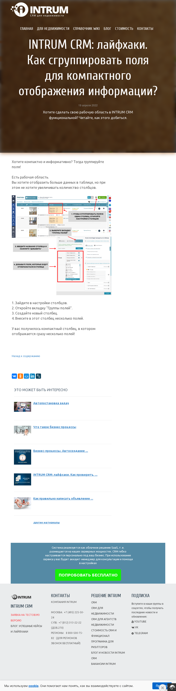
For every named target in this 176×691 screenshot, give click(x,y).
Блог (107, 28)
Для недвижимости (53, 28)
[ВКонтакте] (14, 376)
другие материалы (46, 522)
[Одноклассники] (20, 376)
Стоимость (124, 28)
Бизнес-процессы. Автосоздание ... (60, 451)
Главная (26, 28)
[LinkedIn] (32, 376)
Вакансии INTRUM (103, 663)
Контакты (145, 28)
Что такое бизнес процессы (54, 427)
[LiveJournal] (38, 376)
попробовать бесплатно (88, 575)
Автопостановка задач (51, 403)
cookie (33, 686)
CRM (94, 602)
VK (136, 627)
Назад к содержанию (26, 355)
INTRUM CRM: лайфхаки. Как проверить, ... (65, 474)
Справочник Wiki (86, 28)
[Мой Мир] (26, 376)
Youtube (140, 621)
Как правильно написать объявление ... (63, 498)
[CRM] (39, 8)
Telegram (141, 633)
